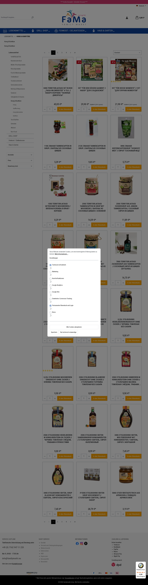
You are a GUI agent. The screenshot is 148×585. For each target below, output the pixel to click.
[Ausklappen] (51, 267)
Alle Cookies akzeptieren (74, 327)
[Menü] (144, 563)
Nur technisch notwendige (68, 332)
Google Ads (55, 292)
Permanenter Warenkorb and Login (62, 305)
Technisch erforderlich (59, 265)
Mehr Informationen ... (61, 254)
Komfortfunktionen (58, 278)
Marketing (55, 271)
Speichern (54, 332)
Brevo (54, 312)
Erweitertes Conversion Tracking (62, 298)
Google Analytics (57, 285)
